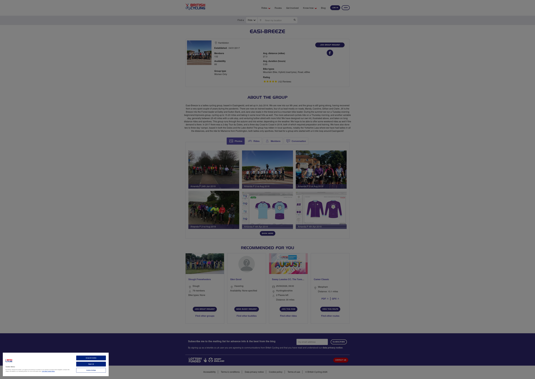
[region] (56, 364)
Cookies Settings (91, 370)
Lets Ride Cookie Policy (48, 371)
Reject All (91, 364)
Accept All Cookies (91, 358)
